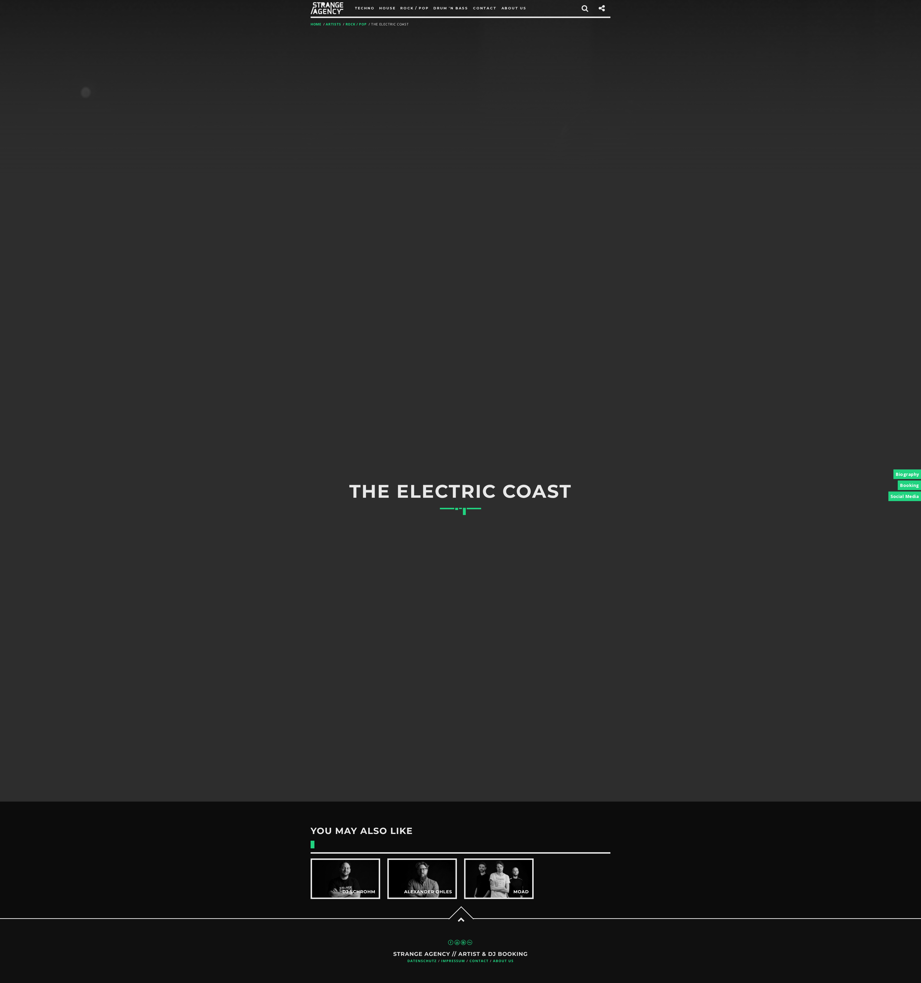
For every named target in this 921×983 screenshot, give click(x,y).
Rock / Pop (356, 24)
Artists (333, 24)
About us (503, 961)
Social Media (905, 496)
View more (345, 878)
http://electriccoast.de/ (437, 650)
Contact (479, 961)
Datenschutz (422, 961)
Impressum (453, 961)
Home (316, 24)
